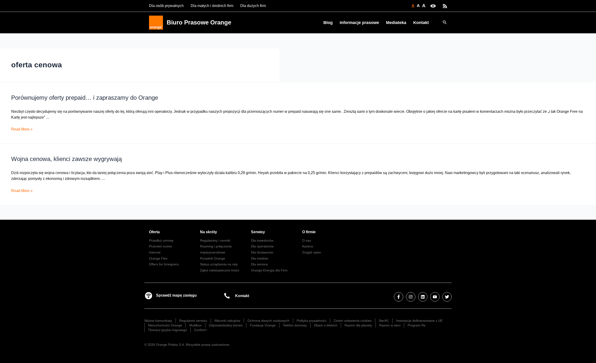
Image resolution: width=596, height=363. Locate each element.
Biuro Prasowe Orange (199, 22)
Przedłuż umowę (161, 240)
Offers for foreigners (164, 264)
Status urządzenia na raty (219, 264)
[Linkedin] (422, 296)
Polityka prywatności (311, 320)
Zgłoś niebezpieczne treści (219, 270)
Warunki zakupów (227, 320)
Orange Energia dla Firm (269, 270)
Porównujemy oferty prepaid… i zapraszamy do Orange (84, 97)
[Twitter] (447, 296)
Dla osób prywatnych (166, 6)
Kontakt (421, 22)
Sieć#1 (384, 320)
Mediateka (396, 22)
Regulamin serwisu (193, 320)
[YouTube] (435, 296)
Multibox (195, 325)
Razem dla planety (358, 325)
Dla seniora (259, 264)
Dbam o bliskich (325, 325)
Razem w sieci (389, 325)
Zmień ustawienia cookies (353, 320)
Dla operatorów (262, 246)
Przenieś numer (160, 246)
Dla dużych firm (253, 6)
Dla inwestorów (262, 240)
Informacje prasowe (359, 22)
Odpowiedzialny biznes (226, 325)
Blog (328, 22)
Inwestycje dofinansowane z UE (419, 320)
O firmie (309, 232)
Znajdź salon (311, 252)
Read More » (22, 129)
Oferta (154, 232)
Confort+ (200, 330)
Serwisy (258, 232)
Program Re (417, 325)
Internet (154, 252)
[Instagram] (410, 296)
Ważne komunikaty (158, 320)
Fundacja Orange (263, 325)
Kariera (307, 246)
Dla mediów (259, 258)
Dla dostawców (262, 252)
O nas (306, 240)
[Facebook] (398, 296)
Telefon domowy (295, 325)
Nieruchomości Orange (165, 325)
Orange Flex (158, 258)
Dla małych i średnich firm (212, 6)
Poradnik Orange (212, 258)
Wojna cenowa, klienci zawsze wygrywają (66, 158)
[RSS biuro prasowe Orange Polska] (445, 6)
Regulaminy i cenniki (215, 240)
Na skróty (208, 232)
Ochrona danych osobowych (268, 320)
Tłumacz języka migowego (167, 330)
